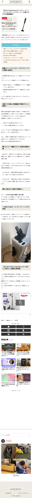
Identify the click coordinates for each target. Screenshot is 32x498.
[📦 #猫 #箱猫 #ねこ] (8, 451)
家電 (17, 320)
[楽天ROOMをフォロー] (23, 330)
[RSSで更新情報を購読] (23, 334)
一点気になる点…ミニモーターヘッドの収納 (13, 57)
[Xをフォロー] (23, 326)
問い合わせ (8, 493)
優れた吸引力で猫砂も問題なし (10, 55)
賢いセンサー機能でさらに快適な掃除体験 (12, 53)
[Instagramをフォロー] (8, 330)
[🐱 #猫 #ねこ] (8, 466)
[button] (29, 435)
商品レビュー (10, 320)
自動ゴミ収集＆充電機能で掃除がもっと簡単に (13, 51)
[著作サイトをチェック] (8, 326)
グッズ (4, 320)
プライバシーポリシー (23, 493)
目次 (14, 45)
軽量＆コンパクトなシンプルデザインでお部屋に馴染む (15, 48)
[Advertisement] (16, 408)
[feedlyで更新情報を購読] (8, 334)
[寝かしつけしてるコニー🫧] (23, 466)
